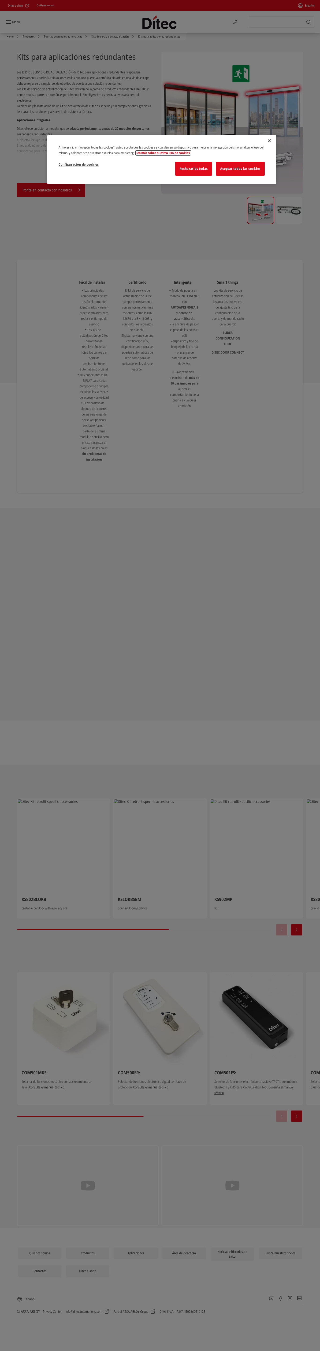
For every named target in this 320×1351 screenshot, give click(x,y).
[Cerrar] (269, 141)
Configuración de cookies (79, 164)
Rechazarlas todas (193, 168)
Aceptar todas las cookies (240, 168)
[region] (161, 159)
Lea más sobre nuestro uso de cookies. (163, 153)
